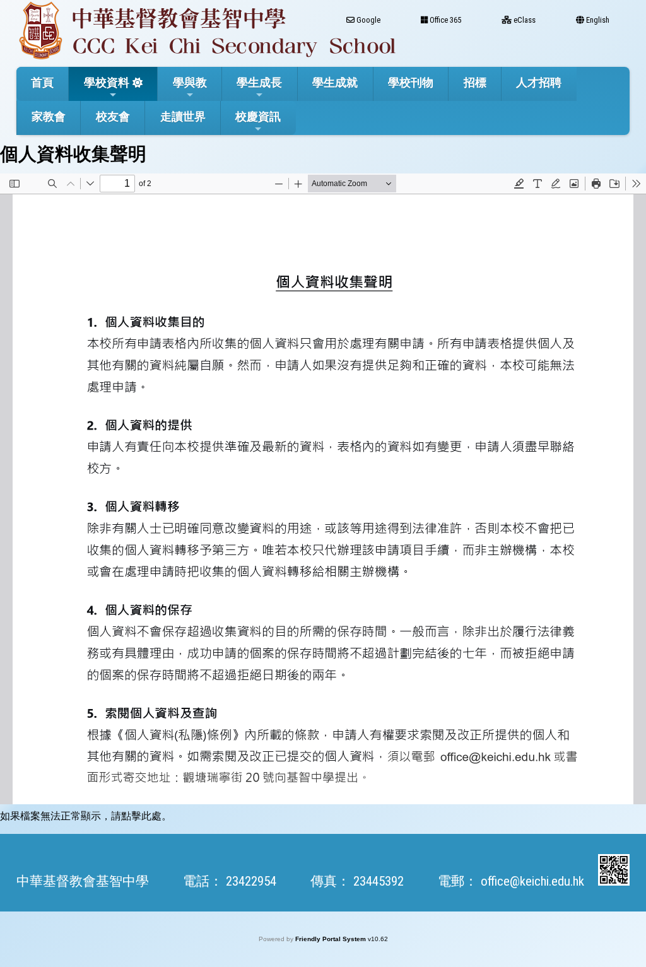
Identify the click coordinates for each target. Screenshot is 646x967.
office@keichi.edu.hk (532, 881)
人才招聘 (538, 82)
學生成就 (335, 82)
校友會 (113, 116)
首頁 (42, 82)
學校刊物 (410, 82)
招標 (475, 82)
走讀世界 (183, 116)
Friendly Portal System (331, 938)
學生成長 (259, 82)
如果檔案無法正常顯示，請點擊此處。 (86, 816)
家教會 (49, 116)
